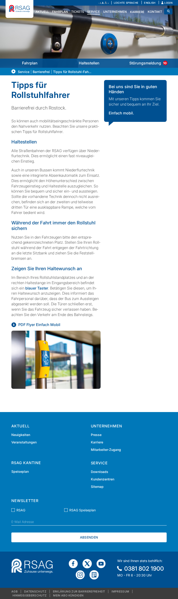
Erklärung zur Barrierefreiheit (79, 591)
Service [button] (93, 11)
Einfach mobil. (121, 113)
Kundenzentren (102, 479)
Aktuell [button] (42, 11)
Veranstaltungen (24, 442)
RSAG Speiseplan (82, 510)
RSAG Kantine (26, 462)
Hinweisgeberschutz (30, 595)
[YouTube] (102, 563)
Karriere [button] (137, 12)
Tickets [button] (77, 11)
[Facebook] (75, 563)
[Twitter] (89, 563)
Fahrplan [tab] (30, 63)
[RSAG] (19, 9)
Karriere (97, 442)
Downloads (99, 472)
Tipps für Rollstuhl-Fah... (72, 72)
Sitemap (97, 487)
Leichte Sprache (126, 2)
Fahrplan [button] (60, 11)
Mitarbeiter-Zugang (106, 450)
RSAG (20, 510)
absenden (89, 537)
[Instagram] (82, 574)
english (149, 2)
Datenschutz (35, 591)
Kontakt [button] (155, 11)
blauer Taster (36, 288)
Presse (96, 435)
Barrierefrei (41, 72)
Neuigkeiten (20, 435)
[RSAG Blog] (95, 574)
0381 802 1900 (144, 568)
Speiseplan (20, 471)
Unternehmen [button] (115, 11)
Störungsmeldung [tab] (148, 63)
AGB (14, 591)
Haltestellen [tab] (89, 63)
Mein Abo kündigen (68, 595)
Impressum (120, 591)
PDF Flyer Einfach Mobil (39, 324)
